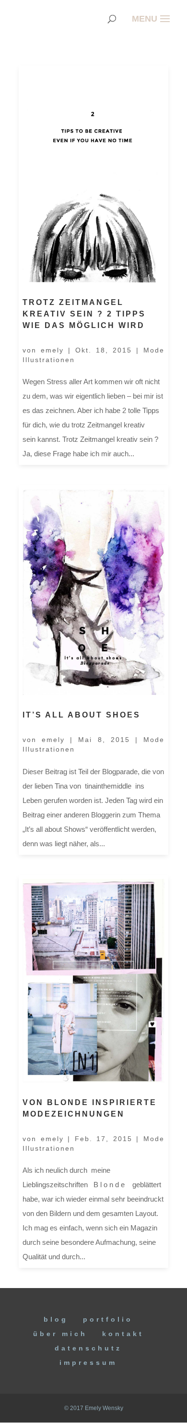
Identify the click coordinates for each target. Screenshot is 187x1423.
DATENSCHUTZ (88, 1348)
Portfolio (108, 1319)
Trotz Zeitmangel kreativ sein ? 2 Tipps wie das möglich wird (84, 313)
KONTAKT (123, 1334)
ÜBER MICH (60, 1334)
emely (52, 350)
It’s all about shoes (81, 715)
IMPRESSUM (88, 1362)
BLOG (56, 1319)
